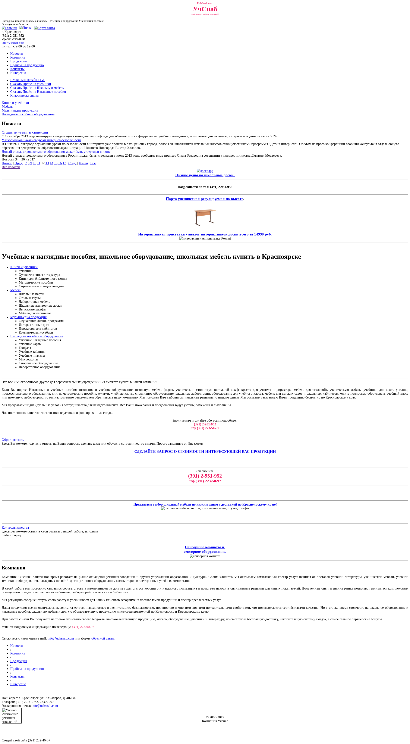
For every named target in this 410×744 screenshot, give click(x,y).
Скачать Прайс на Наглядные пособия (38, 91)
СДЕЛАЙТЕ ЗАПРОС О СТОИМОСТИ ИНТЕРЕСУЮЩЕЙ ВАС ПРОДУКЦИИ (205, 451)
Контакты (17, 69)
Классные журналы (24, 95)
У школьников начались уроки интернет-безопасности (41, 140)
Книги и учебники (15, 102)
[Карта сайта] (44, 28)
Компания (17, 57)
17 (64, 163)
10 (34, 163)
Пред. (19, 163)
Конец (83, 163)
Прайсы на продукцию (27, 65)
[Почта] (25, 28)
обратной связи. (103, 638)
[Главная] (9, 28)
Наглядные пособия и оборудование (28, 114)
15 (55, 163)
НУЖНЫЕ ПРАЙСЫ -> (27, 80)
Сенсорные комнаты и (205, 547)
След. (72, 163)
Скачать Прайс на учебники (30, 84)
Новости (16, 53)
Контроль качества (15, 527)
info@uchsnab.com (61, 638)
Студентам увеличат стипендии (25, 132)
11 (38, 163)
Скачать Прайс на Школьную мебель (37, 88)
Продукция (18, 61)
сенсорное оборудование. (205, 551)
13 (47, 163)
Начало (7, 163)
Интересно (18, 73)
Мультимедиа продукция (20, 110)
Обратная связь (13, 439)
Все (93, 163)
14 (51, 163)
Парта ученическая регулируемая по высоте (204, 199)
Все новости (11, 167)
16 (60, 163)
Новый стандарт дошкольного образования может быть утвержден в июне (56, 151)
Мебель (7, 106)
